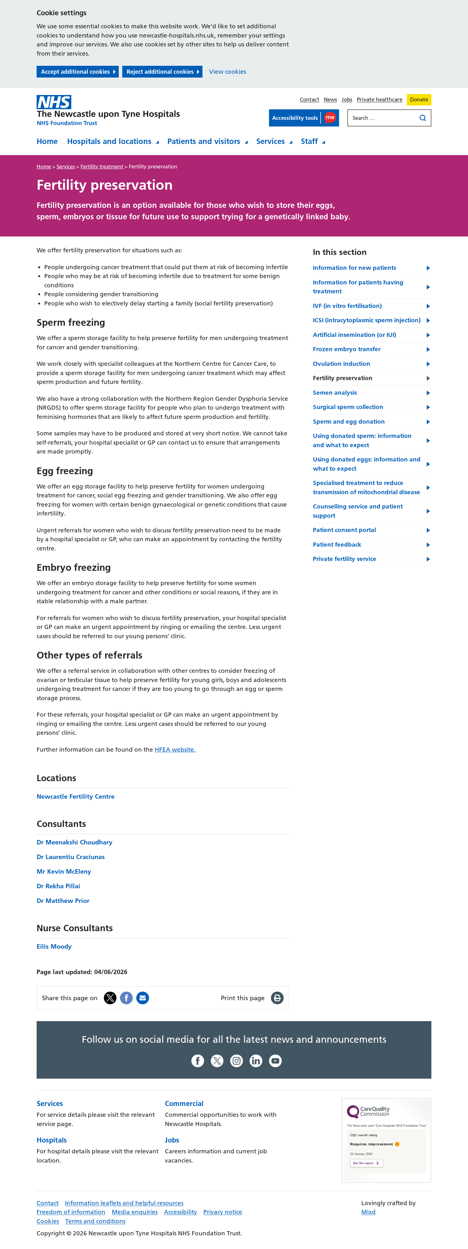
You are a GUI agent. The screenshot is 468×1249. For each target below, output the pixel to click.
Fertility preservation (342, 378)
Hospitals (52, 1140)
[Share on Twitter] (110, 997)
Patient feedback (337, 544)
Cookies (48, 1221)
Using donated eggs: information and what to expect (367, 464)
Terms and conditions (95, 1221)
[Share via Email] (142, 997)
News (330, 99)
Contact (309, 99)
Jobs (347, 99)
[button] (304, 117)
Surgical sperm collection (348, 407)
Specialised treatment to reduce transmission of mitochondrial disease (366, 487)
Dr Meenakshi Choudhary (74, 842)
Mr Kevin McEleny (64, 871)
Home (47, 141)
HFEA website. (175, 749)
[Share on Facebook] (126, 997)
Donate (419, 99)
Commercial (184, 1103)
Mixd (368, 1212)
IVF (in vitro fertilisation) (347, 306)
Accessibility (180, 1212)
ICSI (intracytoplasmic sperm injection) (367, 320)
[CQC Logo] (368, 1117)
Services (270, 141)
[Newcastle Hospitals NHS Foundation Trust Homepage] (108, 110)
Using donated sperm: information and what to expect (362, 440)
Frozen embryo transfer (346, 349)
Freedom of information (71, 1212)
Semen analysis (335, 392)
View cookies (227, 71)
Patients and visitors (203, 141)
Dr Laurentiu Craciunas (71, 857)
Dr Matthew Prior (63, 900)
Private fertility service (344, 559)
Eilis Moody (54, 946)
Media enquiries (135, 1212)
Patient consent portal (344, 530)
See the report (363, 1163)
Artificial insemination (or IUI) (354, 334)
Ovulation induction (341, 363)
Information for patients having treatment (358, 287)
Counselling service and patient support (358, 511)
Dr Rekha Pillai (58, 886)
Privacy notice (222, 1212)
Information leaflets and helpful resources (124, 1203)
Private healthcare (379, 99)
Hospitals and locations (109, 141)
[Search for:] (383, 118)
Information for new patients (354, 267)
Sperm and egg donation (349, 421)
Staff (309, 141)
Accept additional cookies (75, 71)
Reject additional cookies (160, 71)
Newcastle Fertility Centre (76, 796)
